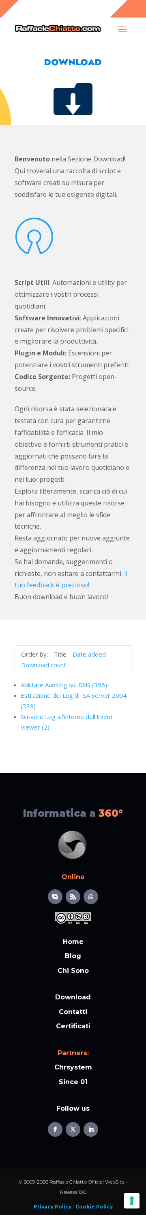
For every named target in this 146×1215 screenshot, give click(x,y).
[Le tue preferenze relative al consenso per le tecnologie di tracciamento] (132, 1200)
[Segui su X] (73, 1129)
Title (60, 654)
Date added (89, 654)
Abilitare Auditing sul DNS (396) (64, 685)
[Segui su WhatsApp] (91, 896)
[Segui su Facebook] (55, 1129)
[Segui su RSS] (73, 896)
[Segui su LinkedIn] (91, 1129)
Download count (43, 665)
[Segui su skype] (55, 896)
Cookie (84, 1207)
